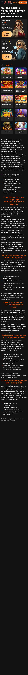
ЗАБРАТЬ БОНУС (7, 34)
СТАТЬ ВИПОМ (6, 57)
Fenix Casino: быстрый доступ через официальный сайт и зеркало (12, 176)
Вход (15, 2)
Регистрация (23, 2)
